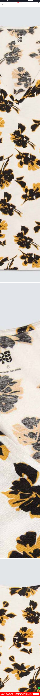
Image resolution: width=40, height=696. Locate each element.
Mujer (1, 5)
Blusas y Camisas (8, 5)
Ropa (4, 5)
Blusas (12, 5)
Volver (4, 4)
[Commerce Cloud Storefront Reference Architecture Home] (20, 3)
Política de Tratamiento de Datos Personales (8, 694)
